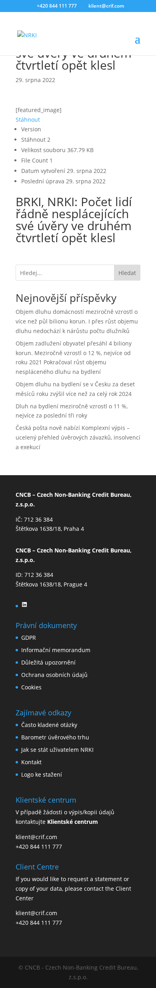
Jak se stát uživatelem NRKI (57, 749)
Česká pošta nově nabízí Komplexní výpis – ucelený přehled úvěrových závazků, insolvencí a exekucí (78, 437)
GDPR (28, 637)
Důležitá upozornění (48, 662)
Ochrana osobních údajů (54, 675)
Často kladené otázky (49, 725)
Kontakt (31, 762)
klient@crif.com (36, 837)
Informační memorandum (55, 650)
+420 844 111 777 (39, 846)
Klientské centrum (72, 821)
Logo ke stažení (41, 774)
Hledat (127, 273)
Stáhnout (28, 119)
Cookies (31, 687)
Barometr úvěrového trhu (55, 737)
